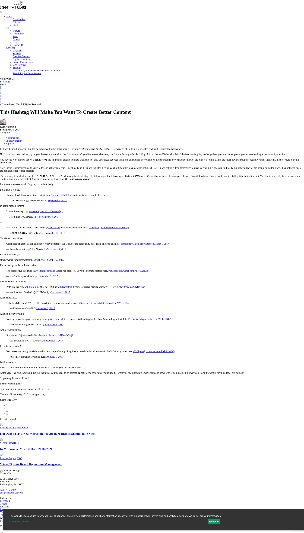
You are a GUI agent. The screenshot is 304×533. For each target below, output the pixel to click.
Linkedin (4, 506)
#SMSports (138, 351)
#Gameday (84, 303)
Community (19, 33)
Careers (16, 39)
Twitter (3, 503)
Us (7, 28)
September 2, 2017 (60, 292)
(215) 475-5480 (8, 489)
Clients (16, 22)
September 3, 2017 (48, 276)
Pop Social (22, 427)
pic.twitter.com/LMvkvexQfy (160, 351)
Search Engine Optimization (27, 73)
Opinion (10, 143)
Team (15, 36)
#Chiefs (135, 243)
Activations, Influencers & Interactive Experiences (38, 70)
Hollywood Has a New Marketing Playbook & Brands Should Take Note (47, 433)
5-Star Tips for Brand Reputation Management (31, 464)
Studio (16, 25)
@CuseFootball (59, 195)
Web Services (19, 65)
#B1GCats (110, 287)
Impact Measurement (23, 62)
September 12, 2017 (55, 233)
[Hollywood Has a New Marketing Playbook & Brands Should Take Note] (1, 424)
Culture (16, 30)
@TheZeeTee (53, 227)
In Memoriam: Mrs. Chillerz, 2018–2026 (26, 449)
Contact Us (18, 45)
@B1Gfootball (65, 287)
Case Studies (19, 19)
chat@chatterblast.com (11, 492)
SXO (19, 458)
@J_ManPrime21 (33, 287)
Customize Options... (20, 521)
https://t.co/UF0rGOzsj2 (61, 335)
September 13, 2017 (49, 216)
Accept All (213, 521)
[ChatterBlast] (13, 8)
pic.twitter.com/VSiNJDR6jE (114, 227)
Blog (15, 42)
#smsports (73, 195)
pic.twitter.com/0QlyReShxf (131, 287)
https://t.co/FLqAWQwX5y (115, 303)
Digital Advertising (22, 59)
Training (17, 67)
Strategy (17, 53)
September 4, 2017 (57, 200)
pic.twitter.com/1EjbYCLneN (154, 243)
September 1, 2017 (53, 324)
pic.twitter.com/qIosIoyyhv (92, 195)
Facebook (5, 500)
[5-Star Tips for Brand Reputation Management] (1, 455)
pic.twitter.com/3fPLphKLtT (157, 319)
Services (10, 47)
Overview (18, 50)
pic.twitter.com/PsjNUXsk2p (133, 270)
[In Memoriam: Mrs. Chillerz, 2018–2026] (1, 440)
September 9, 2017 (56, 249)
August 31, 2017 (54, 356)
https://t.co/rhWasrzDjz (51, 211)
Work (9, 16)
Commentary (12, 138)
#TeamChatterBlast (9, 443)
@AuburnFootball (44, 270)
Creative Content (21, 56)
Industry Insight (14, 140)
